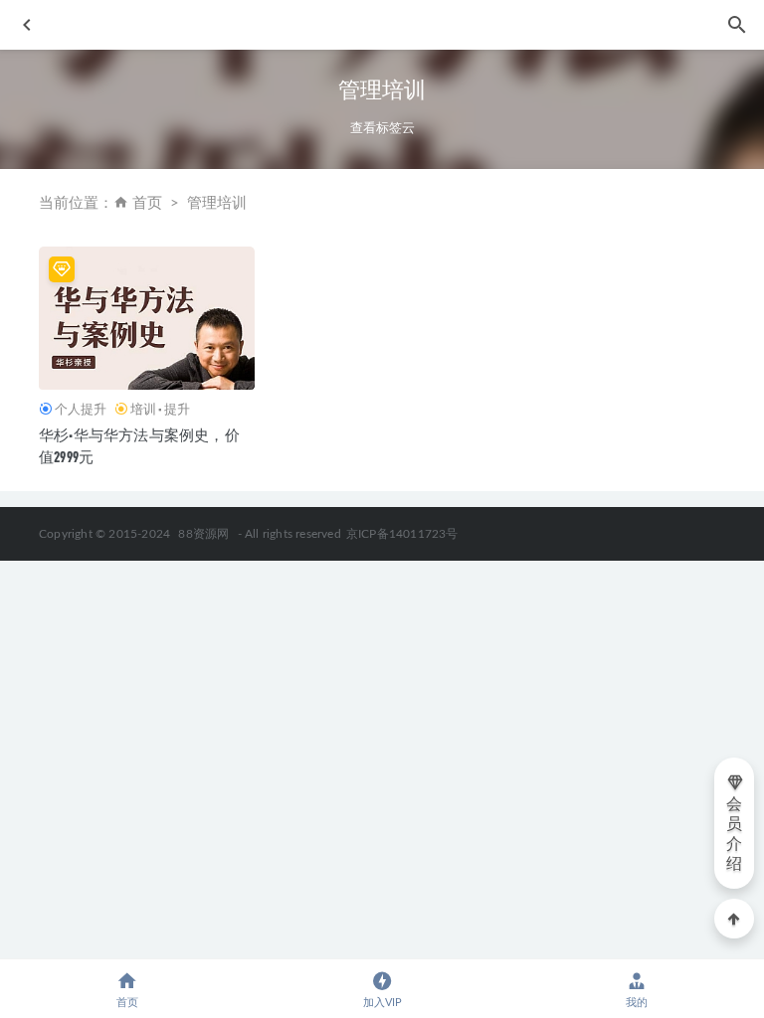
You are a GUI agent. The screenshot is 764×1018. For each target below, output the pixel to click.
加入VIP (382, 1002)
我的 (637, 1002)
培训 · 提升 (160, 409)
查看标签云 (382, 127)
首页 (147, 203)
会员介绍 (734, 834)
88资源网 (203, 534)
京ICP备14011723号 (402, 534)
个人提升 (80, 409)
